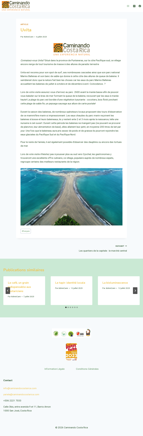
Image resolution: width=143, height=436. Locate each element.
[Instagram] (134, 6)
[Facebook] (139, 6)
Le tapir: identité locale (70, 283)
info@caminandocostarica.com (20, 388)
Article (24, 24)
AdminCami (28, 37)
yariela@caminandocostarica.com (21, 394)
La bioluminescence (115, 283)
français (26, 231)
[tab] (66, 307)
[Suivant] (135, 290)
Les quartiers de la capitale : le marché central (103, 248)
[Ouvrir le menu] (128, 6)
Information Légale (54, 368)
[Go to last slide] (8, 290)
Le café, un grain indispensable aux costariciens (19, 287)
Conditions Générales (87, 368)
